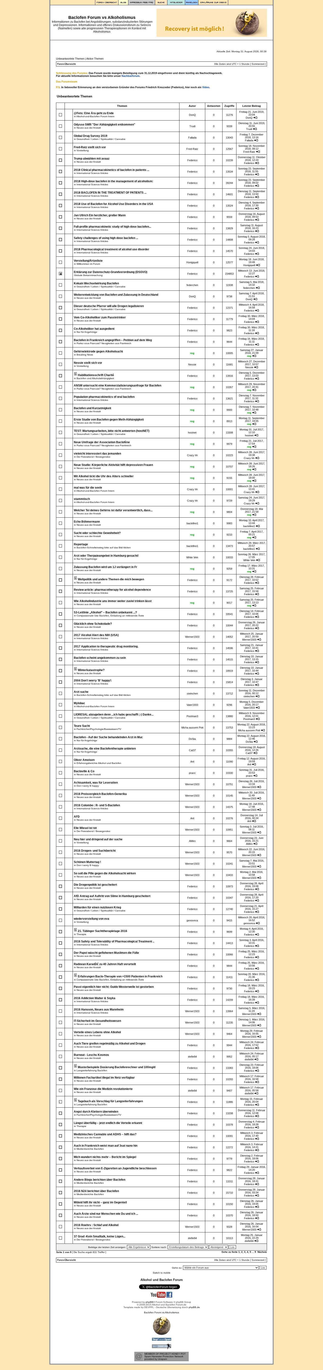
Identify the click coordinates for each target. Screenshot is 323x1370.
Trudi (192, 126)
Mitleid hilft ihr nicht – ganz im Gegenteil (100, 1202)
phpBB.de (194, 1307)
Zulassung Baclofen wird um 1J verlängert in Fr (105, 567)
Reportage (81, 544)
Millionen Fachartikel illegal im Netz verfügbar (104, 1077)
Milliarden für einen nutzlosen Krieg (97, 907)
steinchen (192, 693)
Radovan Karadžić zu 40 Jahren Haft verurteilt (105, 964)
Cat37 (192, 750)
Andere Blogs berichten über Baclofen (99, 1179)
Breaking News (85, 354)
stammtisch (82, 499)
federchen (192, 285)
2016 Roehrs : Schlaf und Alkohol (96, 1225)
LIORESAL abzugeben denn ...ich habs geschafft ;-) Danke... (113, 714)
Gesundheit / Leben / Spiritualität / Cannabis (101, 139)
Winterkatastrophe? (91, 670)
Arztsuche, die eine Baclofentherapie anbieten (105, 748)
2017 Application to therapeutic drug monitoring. (106, 646)
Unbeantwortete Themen (70, 58)
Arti (192, 761)
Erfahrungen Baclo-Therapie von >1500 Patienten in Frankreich (120, 976)
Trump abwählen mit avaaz (91, 158)
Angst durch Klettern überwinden (96, 1111)
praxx (192, 773)
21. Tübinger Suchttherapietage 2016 (102, 931)
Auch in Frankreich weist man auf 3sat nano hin (105, 1145)
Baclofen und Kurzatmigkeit (92, 408)
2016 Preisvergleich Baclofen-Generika (100, 794)
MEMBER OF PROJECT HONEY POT (165, 1354)
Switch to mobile (161, 1272)
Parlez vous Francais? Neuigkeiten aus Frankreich (104, 343)
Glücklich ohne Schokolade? (93, 623)
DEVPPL (149, 1307)
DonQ (192, 114)
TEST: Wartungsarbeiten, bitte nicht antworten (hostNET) (111, 431)
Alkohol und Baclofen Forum (161, 1280)
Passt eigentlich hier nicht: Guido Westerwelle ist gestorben (114, 986)
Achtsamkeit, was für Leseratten (96, 782)
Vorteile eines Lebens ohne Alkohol (97, 1032)
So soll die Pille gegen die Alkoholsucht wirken (105, 873)
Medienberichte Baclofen (90, 1149)
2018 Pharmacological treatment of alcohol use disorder (111, 249)
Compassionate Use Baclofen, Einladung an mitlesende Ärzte (110, 615)
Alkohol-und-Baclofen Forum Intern (95, 116)
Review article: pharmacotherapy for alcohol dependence (112, 589)
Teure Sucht (82, 726)
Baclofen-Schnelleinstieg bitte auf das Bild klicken (104, 547)
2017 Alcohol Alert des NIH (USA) (96, 635)
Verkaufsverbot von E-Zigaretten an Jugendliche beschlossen (115, 1168)
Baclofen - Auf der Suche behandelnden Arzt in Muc (108, 737)
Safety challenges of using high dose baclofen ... (106, 238)
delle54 (192, 1056)
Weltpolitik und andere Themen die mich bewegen (111, 579)
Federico (192, 160)
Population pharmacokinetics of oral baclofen (104, 397)
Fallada (192, 137)
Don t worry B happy (88, 786)
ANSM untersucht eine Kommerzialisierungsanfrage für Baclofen (117, 385)
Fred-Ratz (192, 148)
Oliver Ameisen (84, 760)
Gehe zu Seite (230, 1252)
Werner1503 (192, 636)
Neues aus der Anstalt (89, 127)
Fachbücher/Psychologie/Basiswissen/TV (99, 729)
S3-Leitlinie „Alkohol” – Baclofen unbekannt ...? (105, 612)
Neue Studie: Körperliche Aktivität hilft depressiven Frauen (113, 465)
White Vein (192, 557)
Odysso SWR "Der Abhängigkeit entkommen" (104, 124)
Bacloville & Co (84, 771)
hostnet (192, 432)
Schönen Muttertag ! (87, 862)
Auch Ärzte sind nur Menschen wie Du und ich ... (106, 1213)
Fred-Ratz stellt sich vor (90, 147)
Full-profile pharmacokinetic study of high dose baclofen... (112, 226)
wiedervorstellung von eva (91, 918)
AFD (77, 816)
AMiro (192, 841)
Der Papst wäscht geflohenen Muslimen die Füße (106, 952)
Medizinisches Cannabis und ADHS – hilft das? (105, 1134)
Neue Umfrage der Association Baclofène (102, 442)
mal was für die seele (88, 487)
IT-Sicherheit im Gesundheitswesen (97, 1021)
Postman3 (192, 716)
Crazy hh (192, 455)
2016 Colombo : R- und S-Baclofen (97, 805)
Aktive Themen (95, 58)
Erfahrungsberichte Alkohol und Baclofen (99, 763)
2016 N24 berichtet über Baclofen (96, 1191)
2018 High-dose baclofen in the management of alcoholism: (113, 181)
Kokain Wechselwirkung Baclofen (96, 283)
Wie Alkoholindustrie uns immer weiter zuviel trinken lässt (113, 601)
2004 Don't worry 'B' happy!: (93, 680)
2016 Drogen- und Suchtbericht (95, 850)
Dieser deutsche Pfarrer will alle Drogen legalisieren (109, 306)
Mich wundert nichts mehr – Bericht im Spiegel (105, 1157)
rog (192, 353)
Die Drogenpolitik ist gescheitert (95, 884)
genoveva (192, 920)
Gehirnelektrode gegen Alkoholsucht (98, 351)
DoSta (192, 738)
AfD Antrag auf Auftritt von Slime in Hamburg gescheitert (112, 896)
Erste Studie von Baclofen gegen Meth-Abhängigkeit (109, 419)
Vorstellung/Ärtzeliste (88, 260)
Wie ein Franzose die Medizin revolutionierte (103, 1089)
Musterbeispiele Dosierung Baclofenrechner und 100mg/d (116, 1067)
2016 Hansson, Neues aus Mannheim (99, 1009)
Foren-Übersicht (66, 64)
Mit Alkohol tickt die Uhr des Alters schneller (104, 476)
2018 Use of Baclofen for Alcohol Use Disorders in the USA (113, 204)
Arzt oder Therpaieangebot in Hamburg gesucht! (106, 555)
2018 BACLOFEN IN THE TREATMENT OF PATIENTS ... (110, 192)
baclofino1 (192, 523)
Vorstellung (83, 150)
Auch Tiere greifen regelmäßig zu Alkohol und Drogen (109, 1043)
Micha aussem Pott (192, 727)
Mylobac (79, 703)
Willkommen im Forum (88, 264)
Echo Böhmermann (87, 521)
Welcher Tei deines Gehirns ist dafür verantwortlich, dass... (113, 510)
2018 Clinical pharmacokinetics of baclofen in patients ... (111, 170)
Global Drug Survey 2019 (90, 136)
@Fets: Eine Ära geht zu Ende (94, 113)
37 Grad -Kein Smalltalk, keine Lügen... (99, 1236)
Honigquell (192, 262)
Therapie (81, 934)
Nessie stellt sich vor (88, 362)
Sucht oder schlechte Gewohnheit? (97, 533)
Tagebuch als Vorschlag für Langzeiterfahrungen (110, 1101)
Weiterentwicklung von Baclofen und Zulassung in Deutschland (116, 294)
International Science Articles (92, 173)
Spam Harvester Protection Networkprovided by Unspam (163, 1357)
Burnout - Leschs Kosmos (91, 1055)
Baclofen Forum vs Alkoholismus (161, 1312)
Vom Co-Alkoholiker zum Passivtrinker (100, 317)
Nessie (192, 364)
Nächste (262, 1252)
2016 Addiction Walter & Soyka (94, 998)
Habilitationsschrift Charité (96, 375)
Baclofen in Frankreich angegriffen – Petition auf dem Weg (113, 340)
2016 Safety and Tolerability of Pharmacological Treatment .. (114, 941)
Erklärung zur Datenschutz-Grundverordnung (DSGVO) (110, 272)
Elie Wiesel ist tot (85, 828)
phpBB (149, 1302)
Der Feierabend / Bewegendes (93, 456)
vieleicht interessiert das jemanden (97, 453)
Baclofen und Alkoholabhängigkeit (95, 378)
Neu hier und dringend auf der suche (98, 839)
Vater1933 (192, 704)
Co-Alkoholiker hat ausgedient (94, 328)
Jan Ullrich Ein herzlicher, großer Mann (100, 215)
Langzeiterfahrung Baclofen (92, 1070)
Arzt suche (81, 692)
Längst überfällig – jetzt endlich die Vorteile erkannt (108, 1123)
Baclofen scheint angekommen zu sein (100, 657)
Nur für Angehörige (87, 332)
